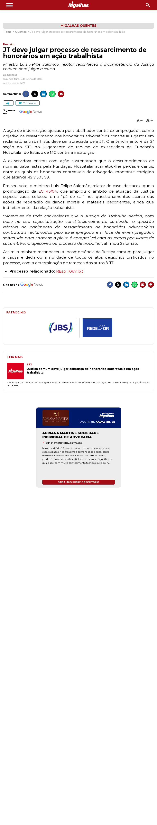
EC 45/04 (47, 191)
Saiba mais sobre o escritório (78, 482)
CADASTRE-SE (105, 421)
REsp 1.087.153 (69, 271)
